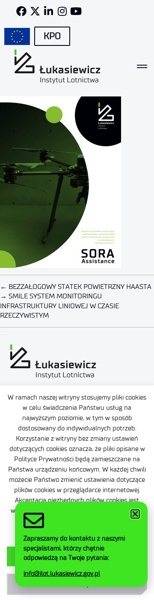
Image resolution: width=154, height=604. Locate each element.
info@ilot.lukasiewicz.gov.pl (62, 573)
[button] (135, 514)
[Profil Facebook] (21, 11)
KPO (52, 36)
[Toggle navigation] (142, 66)
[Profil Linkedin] (49, 11)
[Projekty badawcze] (17, 36)
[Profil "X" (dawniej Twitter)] (35, 11)
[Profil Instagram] (62, 11)
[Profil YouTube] (76, 11)
